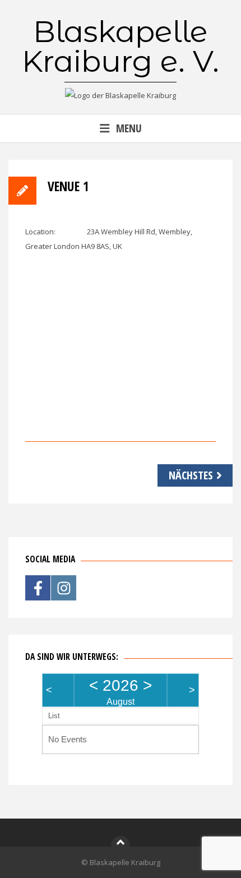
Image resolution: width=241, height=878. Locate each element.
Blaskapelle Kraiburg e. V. (120, 46)
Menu (129, 128)
